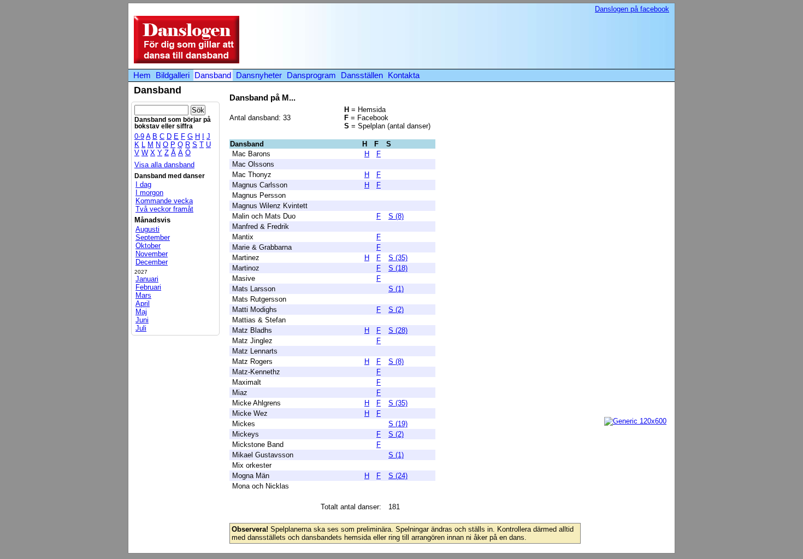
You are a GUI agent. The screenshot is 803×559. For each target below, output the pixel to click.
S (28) (398, 330)
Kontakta (404, 75)
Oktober (148, 246)
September (152, 237)
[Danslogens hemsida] (183, 61)
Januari (146, 279)
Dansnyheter (259, 75)
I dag (143, 184)
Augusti (147, 229)
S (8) (396, 216)
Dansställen (362, 75)
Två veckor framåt (164, 209)
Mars (143, 295)
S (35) (398, 258)
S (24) (398, 476)
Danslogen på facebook (632, 9)
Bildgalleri (173, 75)
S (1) (396, 289)
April (142, 303)
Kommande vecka (164, 201)
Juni (142, 320)
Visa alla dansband (164, 165)
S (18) (398, 268)
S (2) (396, 309)
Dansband (212, 75)
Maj (141, 312)
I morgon (149, 193)
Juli (140, 328)
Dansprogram (311, 75)
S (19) (398, 424)
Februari (148, 287)
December (151, 262)
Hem (142, 75)
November (151, 254)
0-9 (139, 136)
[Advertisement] (469, 40)
